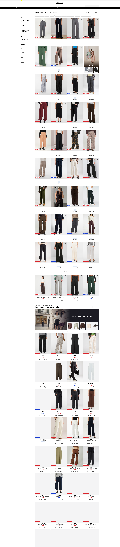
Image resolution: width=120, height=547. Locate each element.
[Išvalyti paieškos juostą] (98, 5)
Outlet (23, 0)
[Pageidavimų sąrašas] (96, 3)
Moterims (36, 10)
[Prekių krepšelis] (98, 3)
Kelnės (45, 10)
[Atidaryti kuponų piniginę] (88, 3)
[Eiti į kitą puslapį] (98, 307)
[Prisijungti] (90, 3)
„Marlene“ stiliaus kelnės (51, 10)
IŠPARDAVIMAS (41, 10)
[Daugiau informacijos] (58, 44)
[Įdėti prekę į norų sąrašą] (49, 19)
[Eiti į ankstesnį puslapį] (93, 307)
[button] (89, 12)
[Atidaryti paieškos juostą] (86, 5)
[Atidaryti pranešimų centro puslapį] (93, 3)
